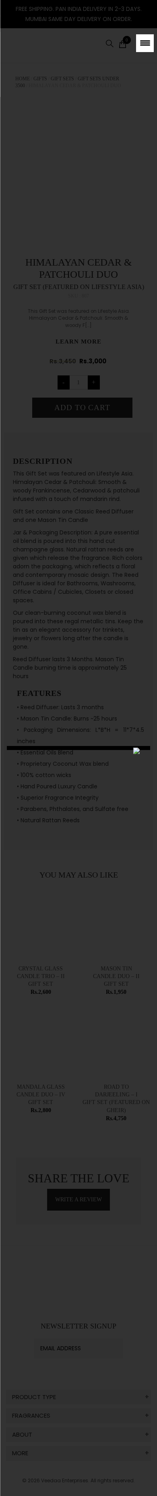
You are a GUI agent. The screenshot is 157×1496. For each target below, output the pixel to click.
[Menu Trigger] (145, 43)
